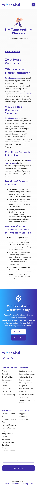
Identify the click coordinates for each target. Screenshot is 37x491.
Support (22, 414)
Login (18, 460)
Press (4, 448)
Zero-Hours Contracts (13, 61)
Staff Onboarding (8, 395)
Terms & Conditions (11, 484)
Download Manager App (9, 420)
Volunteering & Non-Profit (27, 401)
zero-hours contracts (24, 94)
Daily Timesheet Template (8, 443)
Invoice (4, 386)
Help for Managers (9, 425)
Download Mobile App (8, 415)
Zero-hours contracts (13, 78)
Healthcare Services (26, 394)
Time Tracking (7, 377)
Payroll (4, 383)
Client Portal (6, 389)
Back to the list (12, 51)
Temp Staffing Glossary (7, 435)
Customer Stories (8, 451)
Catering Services (25, 377)
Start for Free (18, 338)
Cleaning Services (25, 383)
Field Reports (7, 392)
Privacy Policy (28, 484)
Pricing (4, 371)
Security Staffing (25, 397)
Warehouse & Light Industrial (26, 390)
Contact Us (23, 417)
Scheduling (6, 374)
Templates (6, 439)
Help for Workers (8, 428)
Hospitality (23, 386)
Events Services (25, 380)
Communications (8, 380)
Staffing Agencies (25, 371)
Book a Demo (18, 332)
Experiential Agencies (27, 374)
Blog (3, 431)
